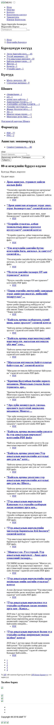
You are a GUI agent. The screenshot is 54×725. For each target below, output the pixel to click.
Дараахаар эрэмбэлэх (11, 157)
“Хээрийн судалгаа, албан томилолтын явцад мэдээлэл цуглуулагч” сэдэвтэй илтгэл (24, 226)
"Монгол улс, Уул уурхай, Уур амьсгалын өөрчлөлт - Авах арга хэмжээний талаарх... (27, 555)
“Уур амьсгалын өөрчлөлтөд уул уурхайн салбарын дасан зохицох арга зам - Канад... (27, 605)
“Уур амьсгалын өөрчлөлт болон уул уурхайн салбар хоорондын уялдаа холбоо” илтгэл (29, 634)
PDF (14, 200)
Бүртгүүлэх (20, 19)
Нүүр (9, 7)
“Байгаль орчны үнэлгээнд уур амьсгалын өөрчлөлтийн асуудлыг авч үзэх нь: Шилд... (28, 480)
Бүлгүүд (10, 12)
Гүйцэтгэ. (6, 160)
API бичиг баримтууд (40, 675)
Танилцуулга (13, 17)
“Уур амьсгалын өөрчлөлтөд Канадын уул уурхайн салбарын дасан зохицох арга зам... (26, 504)
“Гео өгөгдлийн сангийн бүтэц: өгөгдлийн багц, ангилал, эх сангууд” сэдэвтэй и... (29, 251)
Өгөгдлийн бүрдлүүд (17, 42)
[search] (28, 155)
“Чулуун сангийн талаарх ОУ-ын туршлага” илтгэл (27, 273)
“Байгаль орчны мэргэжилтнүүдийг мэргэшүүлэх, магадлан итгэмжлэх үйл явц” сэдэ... (29, 341)
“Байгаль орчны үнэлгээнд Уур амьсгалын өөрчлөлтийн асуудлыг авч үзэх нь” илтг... (28, 456)
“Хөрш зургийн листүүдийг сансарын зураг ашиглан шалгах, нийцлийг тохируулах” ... (29, 293)
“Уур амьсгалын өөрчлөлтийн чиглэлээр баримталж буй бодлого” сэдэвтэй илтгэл (28, 530)
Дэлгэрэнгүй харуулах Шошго (15, 121)
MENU (9, 2)
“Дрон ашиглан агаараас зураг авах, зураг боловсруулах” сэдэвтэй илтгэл (29, 207)
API (4, 675)
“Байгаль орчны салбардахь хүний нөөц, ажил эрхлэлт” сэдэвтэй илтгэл (29, 321)
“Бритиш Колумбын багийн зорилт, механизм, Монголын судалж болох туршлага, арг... (28, 384)
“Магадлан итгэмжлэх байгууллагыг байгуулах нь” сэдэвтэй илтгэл (29, 364)
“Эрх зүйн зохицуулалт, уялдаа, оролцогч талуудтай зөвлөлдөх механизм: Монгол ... (26, 408)
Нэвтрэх (10, 19)
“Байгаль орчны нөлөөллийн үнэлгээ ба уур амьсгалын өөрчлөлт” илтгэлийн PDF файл (29, 434)
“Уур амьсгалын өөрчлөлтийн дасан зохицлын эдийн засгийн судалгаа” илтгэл (29, 581)
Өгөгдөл (11, 10)
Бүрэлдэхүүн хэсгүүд (17, 14)
